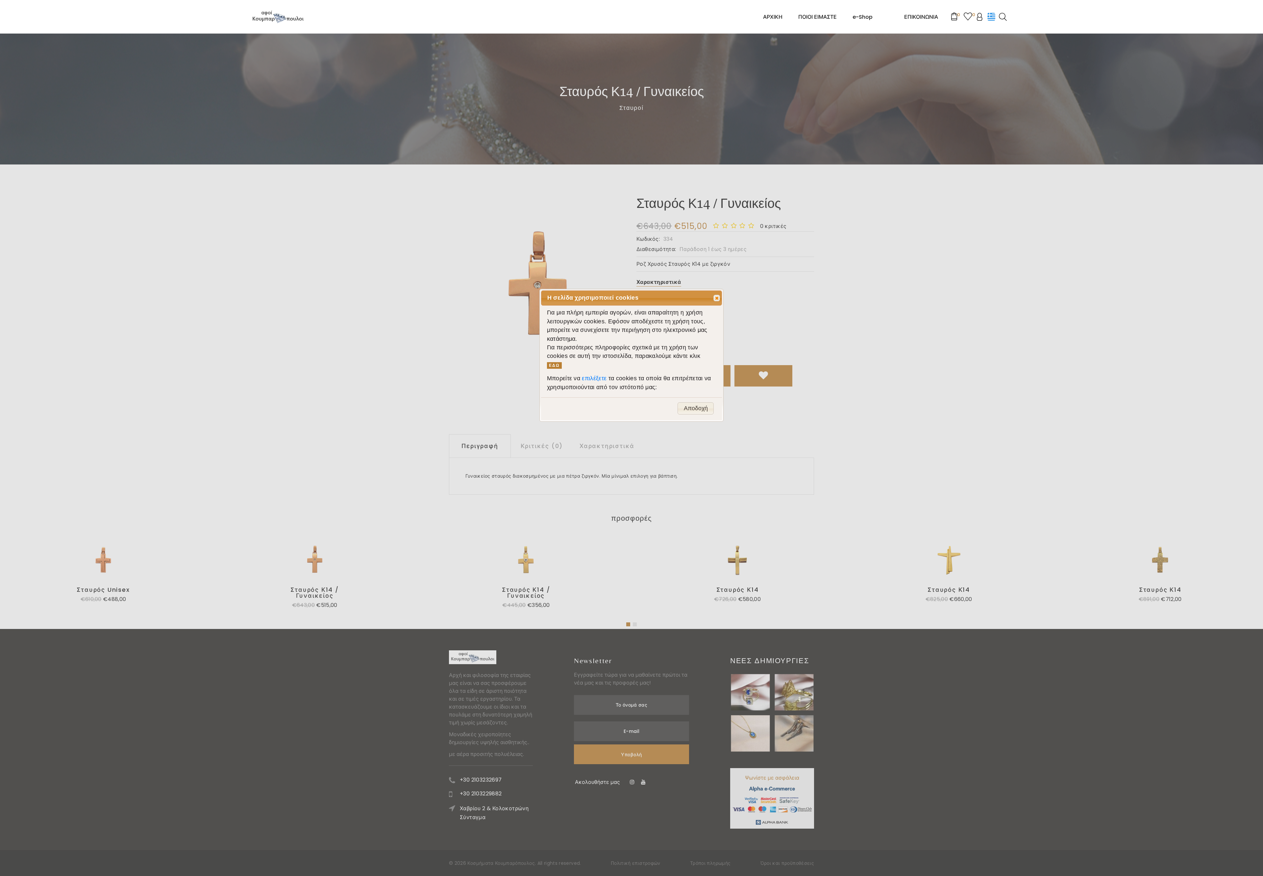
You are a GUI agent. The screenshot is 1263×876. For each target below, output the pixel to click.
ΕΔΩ (554, 365)
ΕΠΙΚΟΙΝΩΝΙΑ (921, 17)
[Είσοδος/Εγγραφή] (982, 17)
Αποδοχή (696, 408)
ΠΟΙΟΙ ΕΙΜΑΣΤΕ (817, 17)
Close (716, 298)
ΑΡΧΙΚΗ (772, 17)
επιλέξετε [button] (595, 378)
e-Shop (863, 17)
